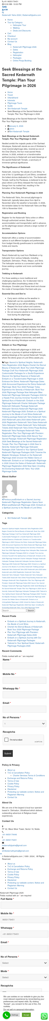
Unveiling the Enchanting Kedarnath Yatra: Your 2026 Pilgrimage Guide (23, 468)
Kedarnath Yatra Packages (13, 430)
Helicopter (17, 55)
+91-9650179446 (9, 834)
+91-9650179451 (9, 839)
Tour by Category (14, 22)
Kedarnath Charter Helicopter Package (28, 403)
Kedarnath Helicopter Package (15, 406)
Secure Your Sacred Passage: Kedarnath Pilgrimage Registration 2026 (24, 439)
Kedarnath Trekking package (34, 567)
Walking (16, 27)
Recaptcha (9, 732)
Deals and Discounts (22, 30)
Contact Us (12, 41)
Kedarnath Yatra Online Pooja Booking (30, 427)
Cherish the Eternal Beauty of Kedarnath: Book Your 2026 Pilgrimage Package (24, 368)
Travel (10, 94)
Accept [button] (26, 1015)
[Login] (5, 9)
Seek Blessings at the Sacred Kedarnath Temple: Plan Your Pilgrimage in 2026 (22, 442)
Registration (18, 52)
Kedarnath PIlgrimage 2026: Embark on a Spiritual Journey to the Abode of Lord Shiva (23, 412)
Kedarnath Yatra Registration (18, 580)
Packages (17, 57)
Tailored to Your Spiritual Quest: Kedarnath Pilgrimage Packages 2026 (22, 451)
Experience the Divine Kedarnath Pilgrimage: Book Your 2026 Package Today (24, 385)
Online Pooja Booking (22, 60)
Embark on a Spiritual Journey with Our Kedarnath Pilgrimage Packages (24, 639)
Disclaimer (11, 789)
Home (10, 19)
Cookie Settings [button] (12, 1015)
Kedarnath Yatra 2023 (20, 569)
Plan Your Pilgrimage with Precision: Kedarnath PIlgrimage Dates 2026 (23, 434)
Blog (9, 44)
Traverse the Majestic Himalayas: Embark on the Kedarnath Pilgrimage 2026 (24, 455)
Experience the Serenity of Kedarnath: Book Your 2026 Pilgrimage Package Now (23, 391)
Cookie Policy (13, 783)
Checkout (11, 36)
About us (11, 770)
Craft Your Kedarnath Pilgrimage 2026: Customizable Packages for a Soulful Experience (23, 372)
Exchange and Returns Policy (20, 778)
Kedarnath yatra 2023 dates (19, 419)
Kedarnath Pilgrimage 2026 (24, 47)
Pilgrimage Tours (14, 103)
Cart (9, 33)
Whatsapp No (11, 688)
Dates (15, 49)
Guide (10, 105)
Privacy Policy (13, 786)
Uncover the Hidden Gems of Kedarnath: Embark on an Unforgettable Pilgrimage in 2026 (24, 460)
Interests (11, 100)
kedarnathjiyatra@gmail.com (14, 845)
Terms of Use (13, 780)
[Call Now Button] (6, 1015)
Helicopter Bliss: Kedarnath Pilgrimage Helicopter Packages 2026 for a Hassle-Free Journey (24, 395)
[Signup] (3, 9)
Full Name (7, 899)
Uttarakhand (12, 97)
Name (7, 659)
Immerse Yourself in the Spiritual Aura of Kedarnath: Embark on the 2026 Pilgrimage (23, 400)
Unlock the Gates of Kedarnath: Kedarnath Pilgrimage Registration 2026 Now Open (24, 464)
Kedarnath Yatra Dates (27, 422)
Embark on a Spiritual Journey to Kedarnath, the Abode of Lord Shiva (26, 622)
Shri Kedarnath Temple (17, 108)
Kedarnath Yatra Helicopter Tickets (13, 575)
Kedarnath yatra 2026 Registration (13, 572)
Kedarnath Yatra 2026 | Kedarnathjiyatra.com (21, 15)
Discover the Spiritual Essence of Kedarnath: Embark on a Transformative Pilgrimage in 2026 (22, 377)
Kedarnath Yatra (25, 416)
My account (12, 38)
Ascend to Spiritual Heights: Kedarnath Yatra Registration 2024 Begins (22, 363)
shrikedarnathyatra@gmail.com (15, 850)
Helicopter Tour (19, 25)
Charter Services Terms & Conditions (29, 775)
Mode (5, 971)
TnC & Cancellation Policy (18, 772)
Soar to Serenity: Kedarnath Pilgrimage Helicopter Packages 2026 (21, 447)
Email (7, 703)
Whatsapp (7, 928)
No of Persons (12, 717)
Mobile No (9, 674)
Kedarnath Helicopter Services (25, 561)
